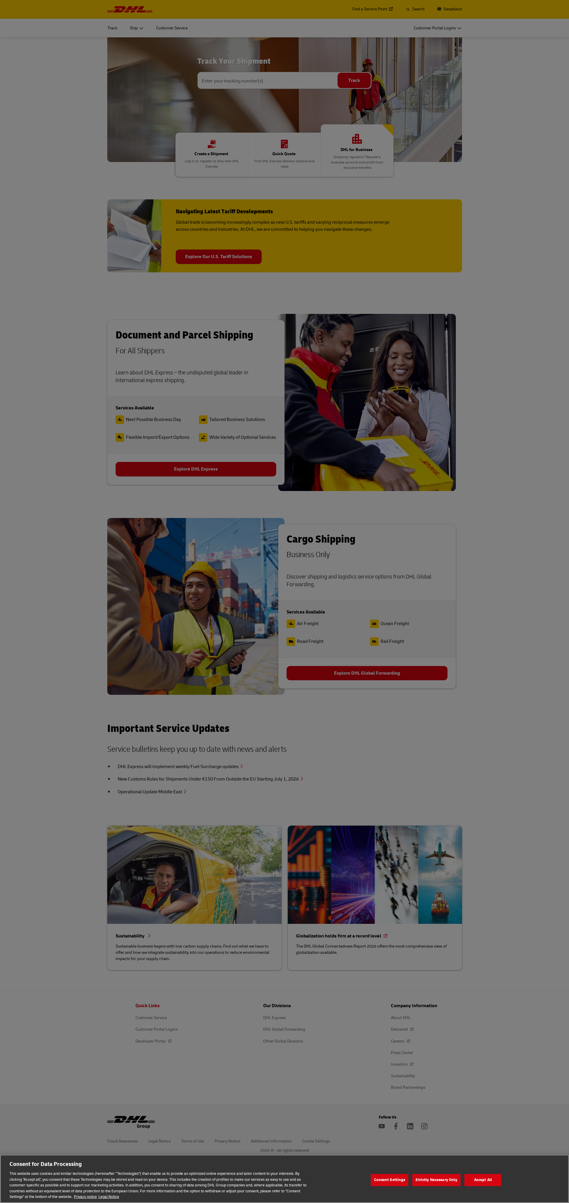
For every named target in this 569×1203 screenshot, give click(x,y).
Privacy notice (85, 1196)
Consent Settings (389, 1179)
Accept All (483, 1179)
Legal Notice (108, 1196)
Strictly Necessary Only (436, 1179)
